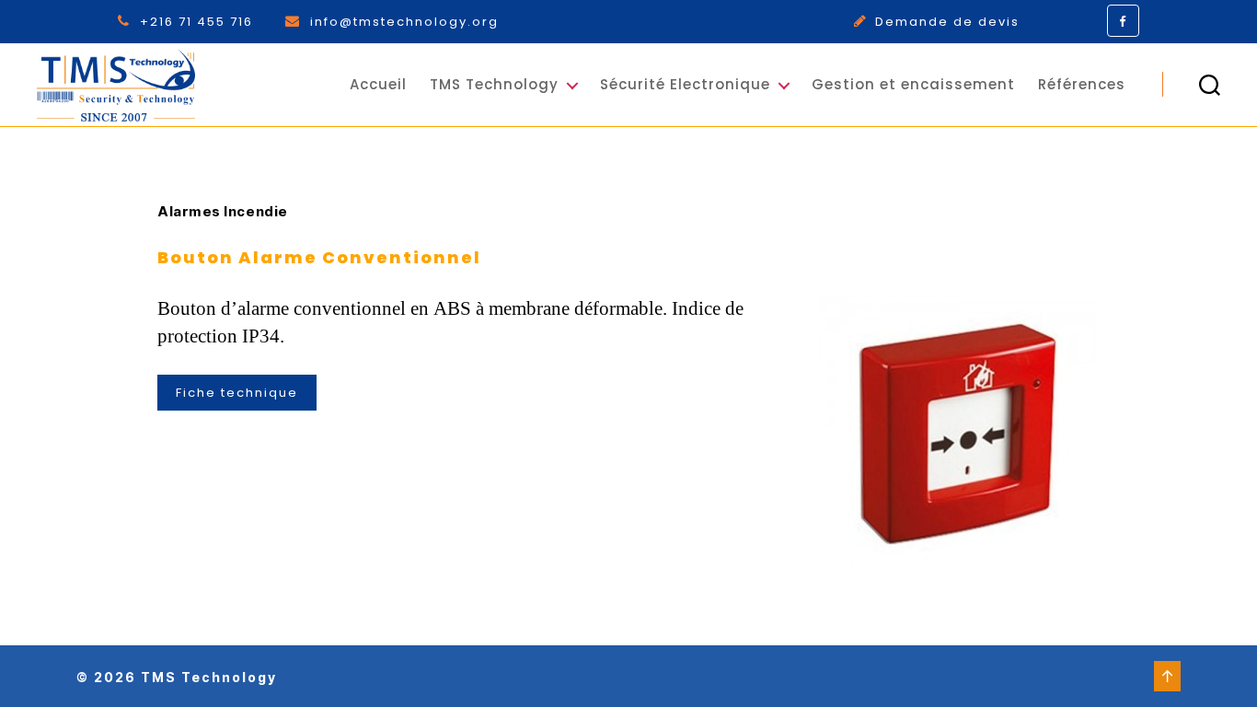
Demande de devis (947, 21)
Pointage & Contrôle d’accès (899, 249)
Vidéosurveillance (889, 207)
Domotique (659, 324)
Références (1081, 84)
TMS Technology (494, 84)
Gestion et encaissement (913, 84)
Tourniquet (863, 290)
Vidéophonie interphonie (665, 199)
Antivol (644, 290)
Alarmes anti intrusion (666, 150)
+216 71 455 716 (199, 21)
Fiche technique (237, 392)
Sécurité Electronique (685, 84)
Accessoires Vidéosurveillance (686, 249)
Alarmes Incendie (887, 157)
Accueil (378, 84)
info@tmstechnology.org (404, 21)
